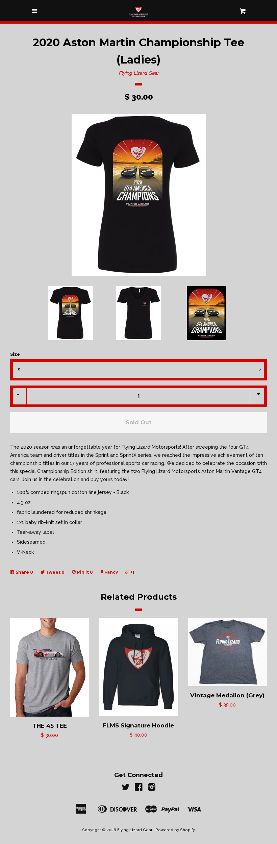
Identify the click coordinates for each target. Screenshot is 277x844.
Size (15, 354)
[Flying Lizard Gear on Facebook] (138, 788)
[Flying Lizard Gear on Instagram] (152, 788)
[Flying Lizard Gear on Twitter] (126, 788)
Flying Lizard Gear (139, 73)
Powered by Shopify (175, 829)
